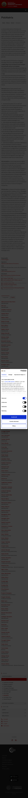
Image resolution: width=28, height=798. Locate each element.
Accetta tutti (14, 417)
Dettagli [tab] (10, 374)
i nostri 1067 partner (9, 381)
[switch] (24, 402)
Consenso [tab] (4, 374)
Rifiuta (14, 426)
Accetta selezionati (14, 421)
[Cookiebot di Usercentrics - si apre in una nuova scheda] (20, 371)
